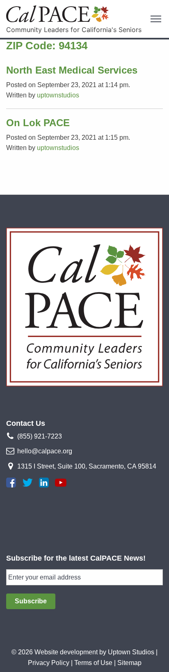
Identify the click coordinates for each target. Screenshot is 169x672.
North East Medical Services (71, 70)
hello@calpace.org (44, 451)
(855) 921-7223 (39, 436)
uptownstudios (58, 95)
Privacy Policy (48, 662)
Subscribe (31, 601)
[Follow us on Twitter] (27, 482)
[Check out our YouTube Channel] (60, 482)
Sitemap (129, 662)
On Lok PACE (38, 122)
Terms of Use (93, 662)
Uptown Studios (131, 652)
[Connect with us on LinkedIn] (44, 482)
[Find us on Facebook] (11, 482)
